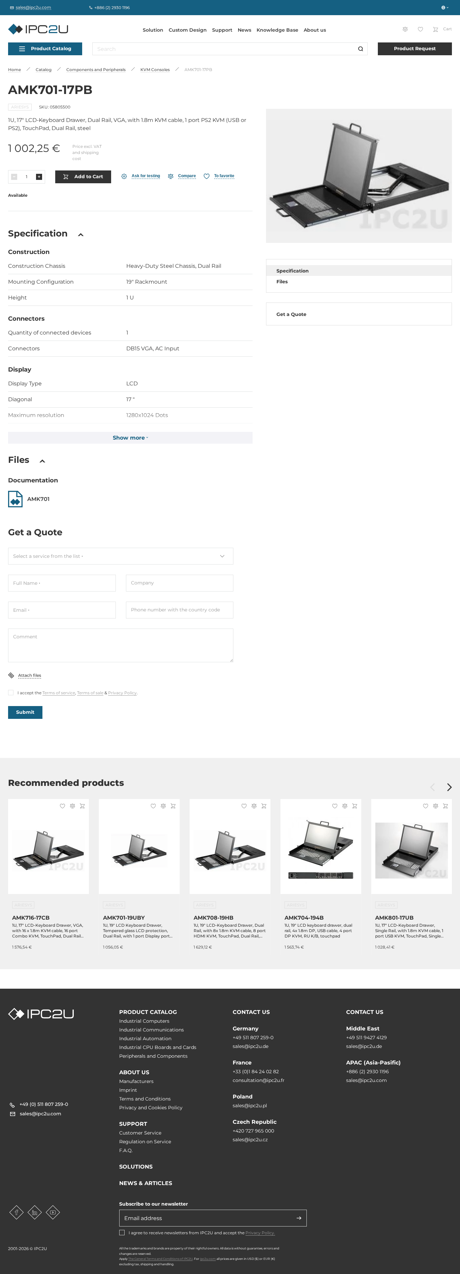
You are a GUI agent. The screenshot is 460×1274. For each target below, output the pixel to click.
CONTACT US (251, 1012)
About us (315, 30)
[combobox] (120, 556)
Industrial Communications (151, 1030)
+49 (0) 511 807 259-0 (44, 1104)
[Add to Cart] (81, 806)
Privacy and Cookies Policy (151, 1108)
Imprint (128, 1090)
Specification (292, 271)
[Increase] (39, 177)
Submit (25, 712)
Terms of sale (90, 692)
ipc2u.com (208, 1259)
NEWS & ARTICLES (145, 1183)
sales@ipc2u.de (250, 1046)
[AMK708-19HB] (230, 850)
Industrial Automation (145, 1039)
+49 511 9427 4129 (366, 1037)
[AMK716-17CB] (48, 850)
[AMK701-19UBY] (139, 850)
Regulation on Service (145, 1142)
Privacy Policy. (260, 1232)
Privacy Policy (122, 692)
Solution (153, 30)
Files (282, 282)
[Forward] (449, 788)
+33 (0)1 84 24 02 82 (256, 1072)
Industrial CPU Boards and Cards (157, 1047)
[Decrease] (14, 177)
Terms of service (58, 692)
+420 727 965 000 (253, 1131)
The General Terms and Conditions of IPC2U (160, 1259)
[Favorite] (61, 807)
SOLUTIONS (136, 1167)
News (244, 30)
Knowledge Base (277, 30)
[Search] (360, 48)
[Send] (299, 1218)
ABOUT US (134, 1072)
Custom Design (188, 30)
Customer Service (140, 1133)
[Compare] (71, 806)
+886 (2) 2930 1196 (367, 1072)
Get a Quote (291, 314)
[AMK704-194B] (321, 850)
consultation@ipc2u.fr (259, 1080)
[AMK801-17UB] (411, 850)
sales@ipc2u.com (366, 1080)
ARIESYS (20, 106)
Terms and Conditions (145, 1099)
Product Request (415, 48)
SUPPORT (133, 1124)
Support (222, 30)
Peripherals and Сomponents (153, 1056)
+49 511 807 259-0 (253, 1037)
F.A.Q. (126, 1150)
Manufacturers (136, 1081)
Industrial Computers (144, 1021)
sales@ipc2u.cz (250, 1140)
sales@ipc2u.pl (250, 1106)
